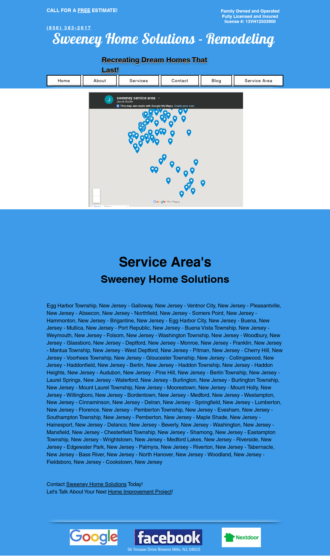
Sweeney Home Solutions (96, 484)
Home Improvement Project (140, 492)
